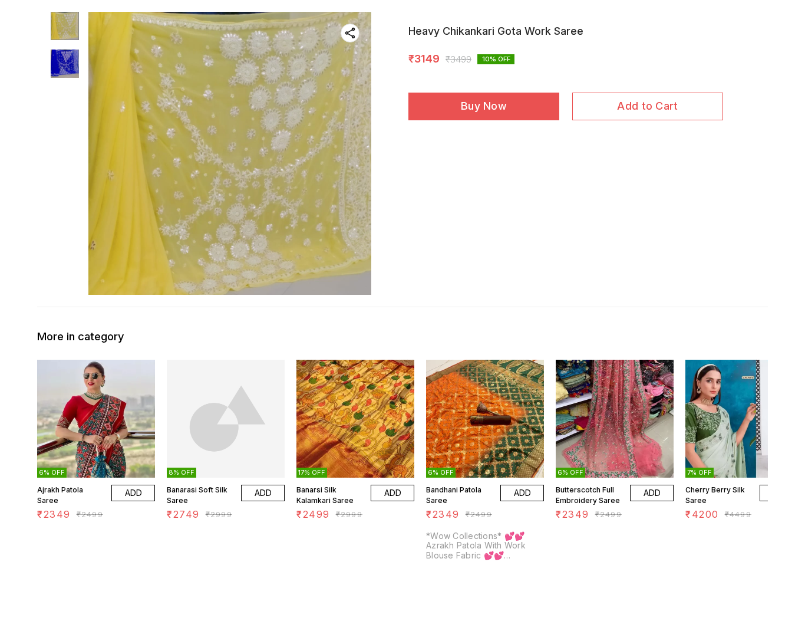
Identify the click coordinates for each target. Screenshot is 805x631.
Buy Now (484, 106)
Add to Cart (647, 106)
